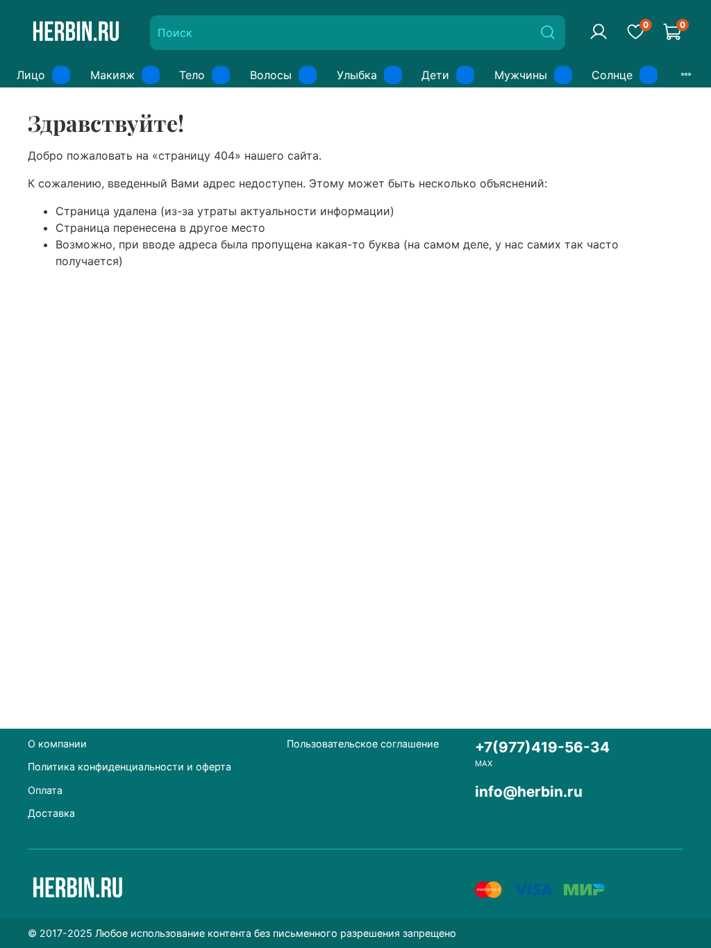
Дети (435, 75)
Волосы (271, 75)
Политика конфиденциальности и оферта (129, 766)
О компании (57, 744)
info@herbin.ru (529, 791)
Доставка (51, 813)
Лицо (31, 75)
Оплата (45, 790)
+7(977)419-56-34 (542, 747)
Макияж (112, 75)
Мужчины (520, 75)
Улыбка (357, 75)
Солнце (612, 75)
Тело (192, 75)
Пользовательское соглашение (363, 744)
